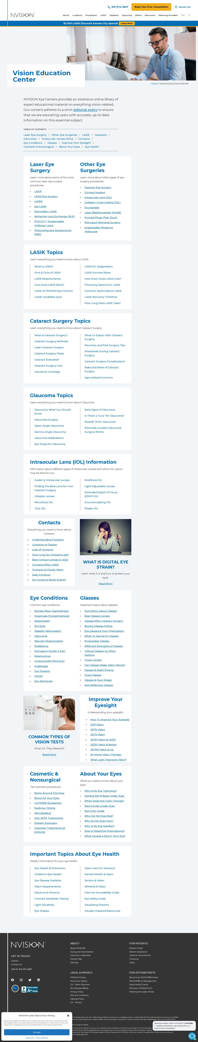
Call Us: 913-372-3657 (21, 969)
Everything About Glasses (100, 611)
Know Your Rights (78, 981)
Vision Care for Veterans (100, 868)
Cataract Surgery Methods (51, 341)
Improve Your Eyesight (76, 142)
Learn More (127, 23)
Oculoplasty (91, 207)
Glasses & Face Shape (98, 680)
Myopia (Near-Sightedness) (51, 611)
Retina (138, 15)
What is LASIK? (43, 266)
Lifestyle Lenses (44, 496)
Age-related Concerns (99, 377)
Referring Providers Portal (141, 992)
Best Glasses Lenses (97, 616)
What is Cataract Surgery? (51, 335)
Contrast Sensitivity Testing (51, 898)
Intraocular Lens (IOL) (98, 197)
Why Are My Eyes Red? (98, 816)
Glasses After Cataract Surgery (103, 621)
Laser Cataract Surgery (49, 347)
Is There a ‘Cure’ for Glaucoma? (104, 415)
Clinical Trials (76, 959)
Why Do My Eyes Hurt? (98, 821)
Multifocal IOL (93, 480)
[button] (68, 1015)
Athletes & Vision (95, 886)
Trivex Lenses (93, 660)
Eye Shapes (41, 910)
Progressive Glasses (96, 641)
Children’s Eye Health (48, 874)
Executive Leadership (80, 955)
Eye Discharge (43, 681)
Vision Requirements (47, 886)
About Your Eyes (69, 146)
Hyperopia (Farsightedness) (51, 616)
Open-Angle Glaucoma (49, 425)
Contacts (84, 138)
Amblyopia (41, 666)
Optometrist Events (138, 984)
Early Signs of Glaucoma (100, 409)
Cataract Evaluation (46, 359)
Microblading (42, 813)
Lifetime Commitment (140, 955)
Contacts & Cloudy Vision (47, 569)
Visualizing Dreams (97, 904)
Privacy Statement (42, 1038)
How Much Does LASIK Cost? (103, 278)
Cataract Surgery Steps (49, 353)
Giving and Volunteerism (81, 952)
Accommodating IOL (98, 502)
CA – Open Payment (80, 984)
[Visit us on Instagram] (21, 980)
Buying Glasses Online (98, 626)
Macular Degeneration (48, 641)
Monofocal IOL (43, 502)
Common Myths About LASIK (103, 290)
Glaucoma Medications (48, 438)
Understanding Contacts (48, 539)
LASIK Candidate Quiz (48, 297)
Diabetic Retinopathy (47, 631)
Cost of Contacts (42, 549)
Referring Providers (168, 15)
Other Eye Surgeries (64, 134)
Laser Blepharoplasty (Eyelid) (102, 212)
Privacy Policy (76, 992)
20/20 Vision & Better (103, 744)
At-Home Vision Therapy (105, 754)
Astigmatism (42, 621)
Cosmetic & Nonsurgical (39, 146)
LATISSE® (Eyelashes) (47, 803)
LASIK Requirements (47, 278)
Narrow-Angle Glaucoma (50, 431)
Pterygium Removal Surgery (102, 222)
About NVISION (77, 948)
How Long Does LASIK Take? (103, 303)
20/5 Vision (97, 724)
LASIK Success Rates (98, 272)
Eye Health (92, 146)
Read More (106, 583)
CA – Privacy (76, 1002)
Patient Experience (138, 952)
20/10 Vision (97, 729)
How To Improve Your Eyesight (110, 719)
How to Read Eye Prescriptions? (104, 831)
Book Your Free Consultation (151, 7)
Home (154, 83)
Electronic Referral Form (140, 988)
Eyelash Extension (45, 823)
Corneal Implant (94, 192)
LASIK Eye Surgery (46, 196)
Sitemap (74, 962)
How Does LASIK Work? (49, 284)
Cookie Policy (29, 1038)
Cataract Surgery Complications (105, 361)
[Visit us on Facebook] (12, 980)
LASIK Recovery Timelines (101, 297)
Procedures (91, 15)
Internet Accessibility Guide (102, 892)
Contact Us (16, 964)
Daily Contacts (41, 574)
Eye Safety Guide (95, 898)
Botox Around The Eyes (49, 793)
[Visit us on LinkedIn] (38, 980)
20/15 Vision (97, 734)
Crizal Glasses (92, 675)
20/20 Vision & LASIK (103, 739)
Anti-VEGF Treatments (48, 818)
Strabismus (41, 646)
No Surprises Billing (79, 988)
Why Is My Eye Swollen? (99, 826)
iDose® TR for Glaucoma (100, 421)
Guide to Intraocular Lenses (52, 480)
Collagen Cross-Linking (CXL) (102, 202)
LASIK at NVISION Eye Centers (53, 290)
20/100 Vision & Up (102, 749)
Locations (77, 15)
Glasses (52, 142)
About (66, 15)
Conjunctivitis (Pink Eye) (49, 661)
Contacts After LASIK (45, 564)
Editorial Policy (77, 999)
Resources (150, 15)
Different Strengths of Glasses (103, 646)
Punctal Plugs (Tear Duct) (100, 217)
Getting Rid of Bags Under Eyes (104, 796)
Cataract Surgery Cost (48, 365)
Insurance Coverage (47, 371)
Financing (133, 959)
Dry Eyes (39, 626)
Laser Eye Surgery (35, 134)
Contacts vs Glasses (44, 544)
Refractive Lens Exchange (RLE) (54, 216)
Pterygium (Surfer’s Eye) (49, 651)
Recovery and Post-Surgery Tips (105, 345)
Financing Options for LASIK (102, 284)
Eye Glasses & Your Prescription (104, 631)
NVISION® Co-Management (143, 981)
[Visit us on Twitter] (29, 980)
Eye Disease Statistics (47, 880)
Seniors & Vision (94, 880)
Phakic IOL (91, 508)
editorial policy (85, 110)
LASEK (38, 201)
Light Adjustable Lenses (100, 486)
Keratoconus (42, 656)
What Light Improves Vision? (108, 759)
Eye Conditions (33, 142)
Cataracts (114, 15)
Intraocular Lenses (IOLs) (57, 138)
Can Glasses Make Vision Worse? (104, 665)
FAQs (131, 962)
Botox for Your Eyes (46, 798)
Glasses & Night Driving (99, 670)
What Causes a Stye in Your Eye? (104, 836)
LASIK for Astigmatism (99, 266)
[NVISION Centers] (28, 945)
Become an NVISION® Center (143, 977)
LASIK (103, 15)
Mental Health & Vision (99, 874)
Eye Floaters (42, 671)
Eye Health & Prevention (49, 868)
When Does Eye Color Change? (104, 800)
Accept (37, 1032)
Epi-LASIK (40, 206)
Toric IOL (40, 508)
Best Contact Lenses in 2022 (50, 559)
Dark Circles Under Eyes (99, 806)
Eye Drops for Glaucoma (49, 444)
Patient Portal (136, 948)
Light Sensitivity (44, 904)
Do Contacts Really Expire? (49, 579)
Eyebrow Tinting (44, 808)
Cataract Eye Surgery (97, 187)
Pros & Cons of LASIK (47, 272)
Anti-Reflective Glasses (98, 685)
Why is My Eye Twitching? (100, 791)
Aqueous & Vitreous (46, 892)
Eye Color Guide (94, 811)
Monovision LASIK (45, 211)
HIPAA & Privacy (78, 977)
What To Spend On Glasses (101, 636)
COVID (38, 676)
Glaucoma (127, 15)
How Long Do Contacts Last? (50, 554)
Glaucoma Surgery (46, 419)
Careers (14, 961)
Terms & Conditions (79, 995)
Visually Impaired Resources (102, 910)
